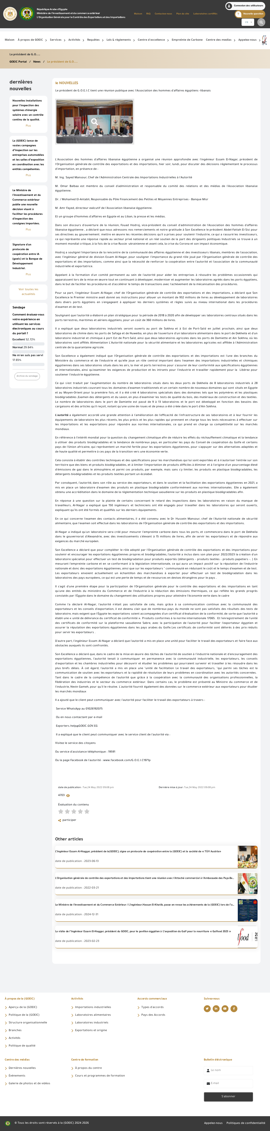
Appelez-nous (213, 1123)
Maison (138, 14)
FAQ (148, 14)
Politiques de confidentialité (246, 1123)
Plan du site (182, 14)
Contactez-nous (163, 14)
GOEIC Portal (18, 62)
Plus (28, 126)
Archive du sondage (27, 376)
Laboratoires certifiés (205, 14)
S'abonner (228, 1096)
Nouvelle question (253, 14)
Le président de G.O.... (62, 62)
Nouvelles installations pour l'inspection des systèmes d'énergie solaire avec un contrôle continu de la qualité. (27, 110)
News (37, 62)
